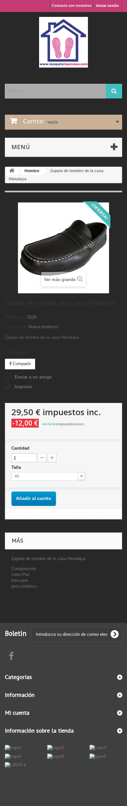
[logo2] (55, 747)
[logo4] (13, 756)
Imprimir (23, 386)
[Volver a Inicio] (12, 171)
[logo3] (98, 747)
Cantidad (20, 448)
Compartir (21, 363)
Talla (16, 467)
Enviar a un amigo (33, 377)
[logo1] (13, 747)
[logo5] (55, 756)
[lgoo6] (98, 756)
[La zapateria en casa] (63, 42)
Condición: (16, 326)
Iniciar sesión (107, 5)
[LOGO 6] (15, 764)
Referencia (15, 317)
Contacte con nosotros (72, 5)
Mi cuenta (17, 712)
